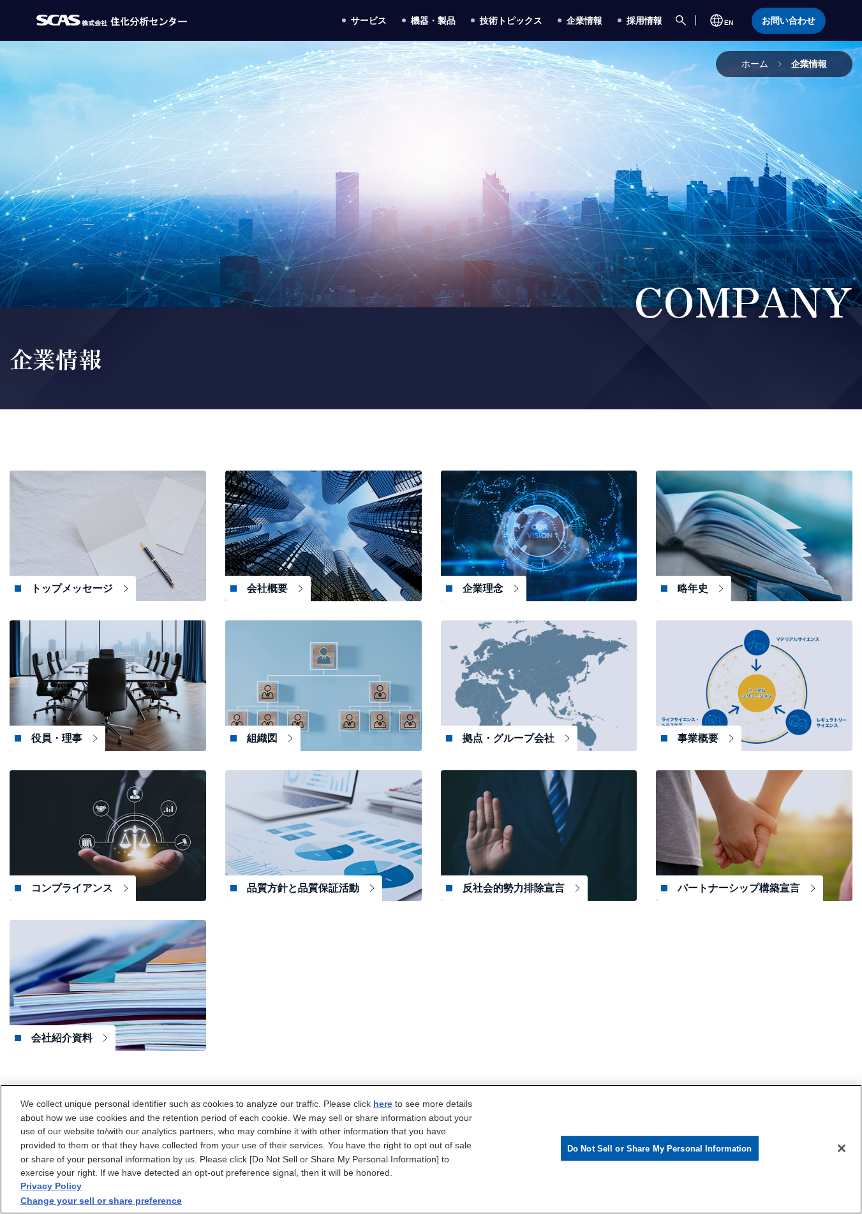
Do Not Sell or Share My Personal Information (659, 1148)
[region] (431, 1149)
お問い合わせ (788, 20)
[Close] (842, 1148)
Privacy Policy (51, 1186)
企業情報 (809, 64)
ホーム (754, 64)
